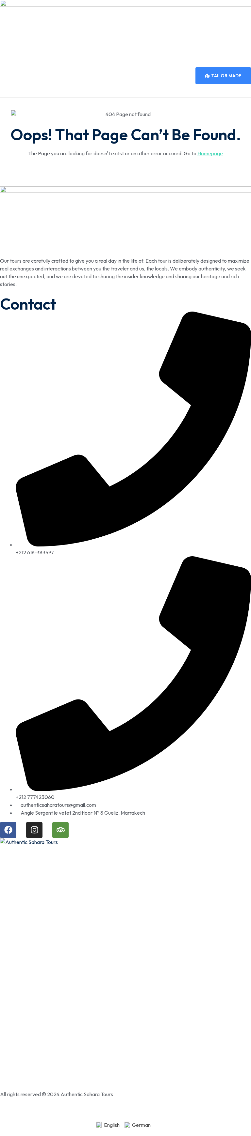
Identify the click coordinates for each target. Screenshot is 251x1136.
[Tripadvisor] (60, 830)
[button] (125, 90)
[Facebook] (8, 830)
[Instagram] (34, 830)
